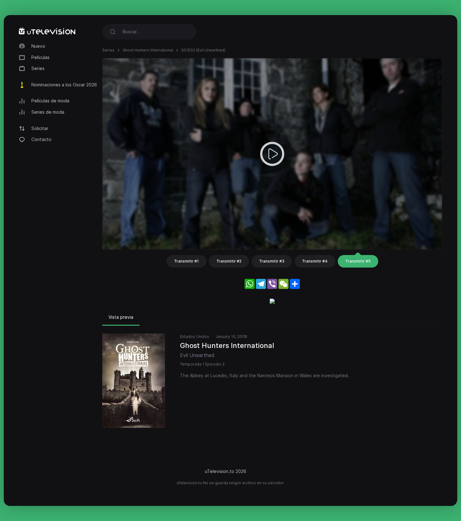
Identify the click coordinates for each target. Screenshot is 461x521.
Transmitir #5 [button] (358, 261)
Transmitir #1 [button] (186, 261)
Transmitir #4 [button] (315, 261)
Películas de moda (50, 100)
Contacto (41, 139)
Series (38, 68)
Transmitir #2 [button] (228, 261)
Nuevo (38, 46)
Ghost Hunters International (148, 50)
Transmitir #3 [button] (271, 261)
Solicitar (39, 128)
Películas (40, 57)
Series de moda (47, 112)
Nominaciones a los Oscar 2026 (64, 84)
